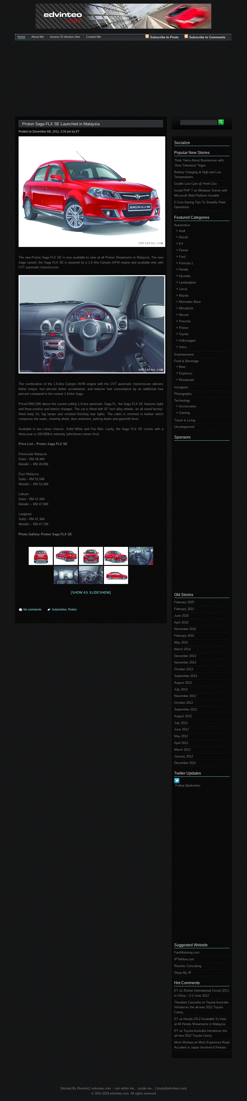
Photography (183, 394)
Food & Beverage (186, 361)
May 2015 (181, 642)
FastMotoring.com (186, 952)
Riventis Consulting (187, 966)
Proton (72, 609)
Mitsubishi (186, 308)
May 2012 (181, 736)
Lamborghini (187, 282)
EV (181, 243)
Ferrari (183, 250)
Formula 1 (186, 263)
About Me (37, 37)
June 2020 (181, 615)
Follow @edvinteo (187, 785)
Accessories (187, 406)
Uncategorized (184, 427)
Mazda (183, 295)
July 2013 (181, 689)
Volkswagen (187, 340)
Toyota (183, 334)
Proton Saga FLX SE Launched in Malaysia (61, 124)
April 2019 (181, 622)
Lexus (183, 289)
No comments (32, 609)
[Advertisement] (123, 79)
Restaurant (186, 380)
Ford (182, 257)
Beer (182, 367)
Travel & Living (184, 420)
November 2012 (185, 696)
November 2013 (185, 662)
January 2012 (183, 756)
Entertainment (184, 354)
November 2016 (185, 629)
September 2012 (185, 709)
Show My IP (182, 973)
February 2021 (184, 609)
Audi (182, 231)
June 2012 (181, 729)
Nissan (184, 315)
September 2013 (185, 676)
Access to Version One (65, 37)
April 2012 (181, 743)
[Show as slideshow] (91, 592)
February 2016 (184, 635)
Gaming (184, 413)
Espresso (185, 373)
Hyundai (184, 276)
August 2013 (183, 682)
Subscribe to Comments (206, 37)
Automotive (59, 609)
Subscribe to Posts (163, 37)
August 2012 (183, 716)
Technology (182, 400)
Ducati (183, 237)
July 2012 (181, 723)
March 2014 (182, 649)
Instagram (181, 387)
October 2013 (183, 669)
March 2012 (182, 749)
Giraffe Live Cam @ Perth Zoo (195, 184)
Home (21, 37)
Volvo (183, 347)
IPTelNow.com (184, 959)
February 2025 (184, 602)
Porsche (185, 321)
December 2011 (185, 763)
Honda (183, 269)
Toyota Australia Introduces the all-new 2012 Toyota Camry (201, 1007)
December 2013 (185, 656)
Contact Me (93, 37)
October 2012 (183, 702)
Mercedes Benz (190, 302)
